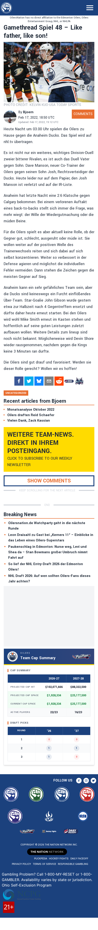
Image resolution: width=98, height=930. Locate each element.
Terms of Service (44, 864)
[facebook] (18, 381)
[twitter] (29, 381)
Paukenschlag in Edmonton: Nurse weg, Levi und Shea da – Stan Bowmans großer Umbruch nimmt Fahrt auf (48, 552)
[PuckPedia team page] (79, 381)
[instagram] (86, 780)
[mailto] (49, 381)
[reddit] (59, 381)
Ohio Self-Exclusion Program (27, 885)
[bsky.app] (39, 381)
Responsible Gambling (73, 864)
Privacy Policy (21, 864)
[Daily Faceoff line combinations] (69, 381)
